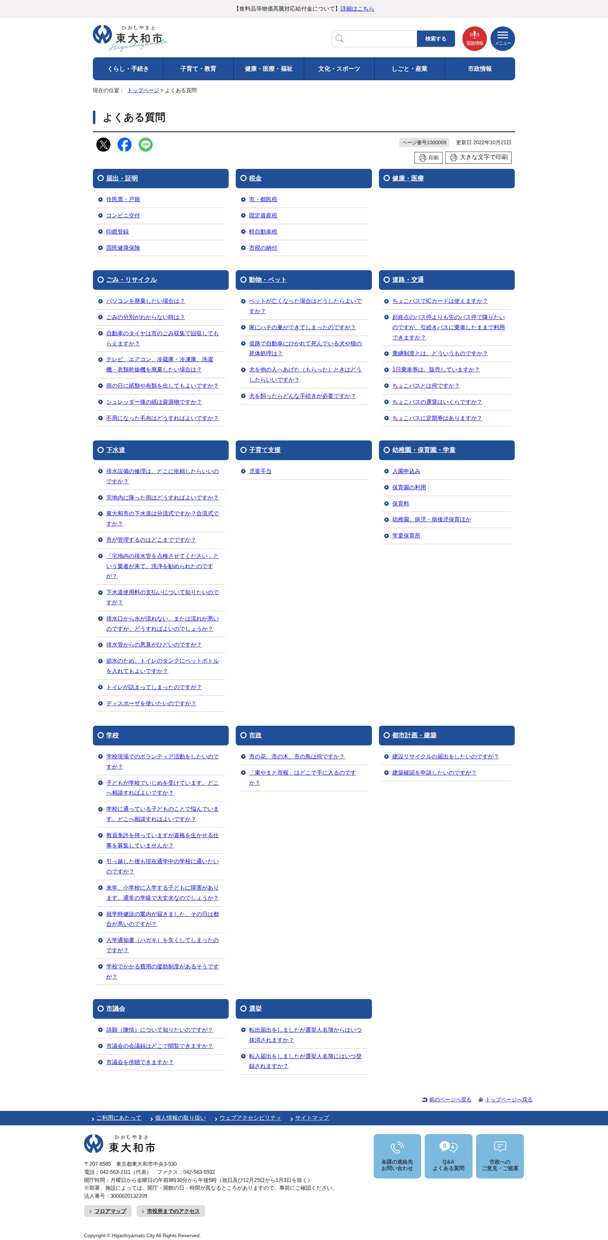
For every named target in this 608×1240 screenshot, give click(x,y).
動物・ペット (268, 279)
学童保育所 (406, 536)
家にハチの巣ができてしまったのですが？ (302, 327)
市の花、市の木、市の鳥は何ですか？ (297, 756)
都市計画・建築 (414, 735)
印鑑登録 (117, 232)
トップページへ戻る (509, 1099)
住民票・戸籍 (123, 199)
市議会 (115, 1008)
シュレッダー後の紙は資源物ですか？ (154, 402)
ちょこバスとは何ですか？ (426, 386)
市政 (255, 735)
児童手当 (260, 471)
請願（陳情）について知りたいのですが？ (159, 1030)
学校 (112, 735)
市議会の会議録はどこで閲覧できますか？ (159, 1046)
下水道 (115, 449)
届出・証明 (122, 178)
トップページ (143, 90)
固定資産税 (263, 215)
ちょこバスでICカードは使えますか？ (440, 301)
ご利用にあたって (118, 1118)
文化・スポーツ (339, 68)
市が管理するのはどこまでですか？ (151, 540)
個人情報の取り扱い (180, 1118)
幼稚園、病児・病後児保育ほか (431, 519)
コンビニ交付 (123, 215)
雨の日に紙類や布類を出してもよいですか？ (162, 386)
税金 (255, 178)
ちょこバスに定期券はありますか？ (437, 418)
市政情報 (480, 68)
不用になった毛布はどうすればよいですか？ (162, 418)
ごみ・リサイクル (131, 279)
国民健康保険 (123, 248)
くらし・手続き (128, 68)
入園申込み (406, 471)
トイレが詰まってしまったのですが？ (154, 687)
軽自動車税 (263, 232)
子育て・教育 (198, 68)
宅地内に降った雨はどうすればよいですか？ (162, 498)
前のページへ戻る (450, 1099)
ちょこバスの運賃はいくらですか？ (437, 402)
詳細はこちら (357, 9)
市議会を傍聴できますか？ (140, 1062)
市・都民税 (263, 199)
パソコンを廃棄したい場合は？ (145, 301)
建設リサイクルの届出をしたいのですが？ (445, 756)
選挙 (255, 1008)
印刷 (434, 157)
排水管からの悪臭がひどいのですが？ (154, 645)
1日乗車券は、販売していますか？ (436, 370)
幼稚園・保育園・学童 (424, 449)
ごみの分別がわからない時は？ (145, 317)
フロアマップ (110, 1211)
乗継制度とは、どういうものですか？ (440, 353)
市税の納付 (263, 248)
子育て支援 (265, 449)
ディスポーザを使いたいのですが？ (151, 703)
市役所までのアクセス (173, 1211)
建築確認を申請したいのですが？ (434, 773)
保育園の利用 (409, 487)
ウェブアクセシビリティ (250, 1118)
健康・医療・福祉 (269, 68)
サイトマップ (312, 1118)
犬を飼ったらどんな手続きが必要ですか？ (302, 396)
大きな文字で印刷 (484, 157)
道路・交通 (408, 279)
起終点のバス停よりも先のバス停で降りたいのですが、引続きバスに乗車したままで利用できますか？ (448, 327)
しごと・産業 (410, 68)
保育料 (400, 504)
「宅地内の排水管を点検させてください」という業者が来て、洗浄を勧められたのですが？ (162, 566)
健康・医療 (408, 178)
